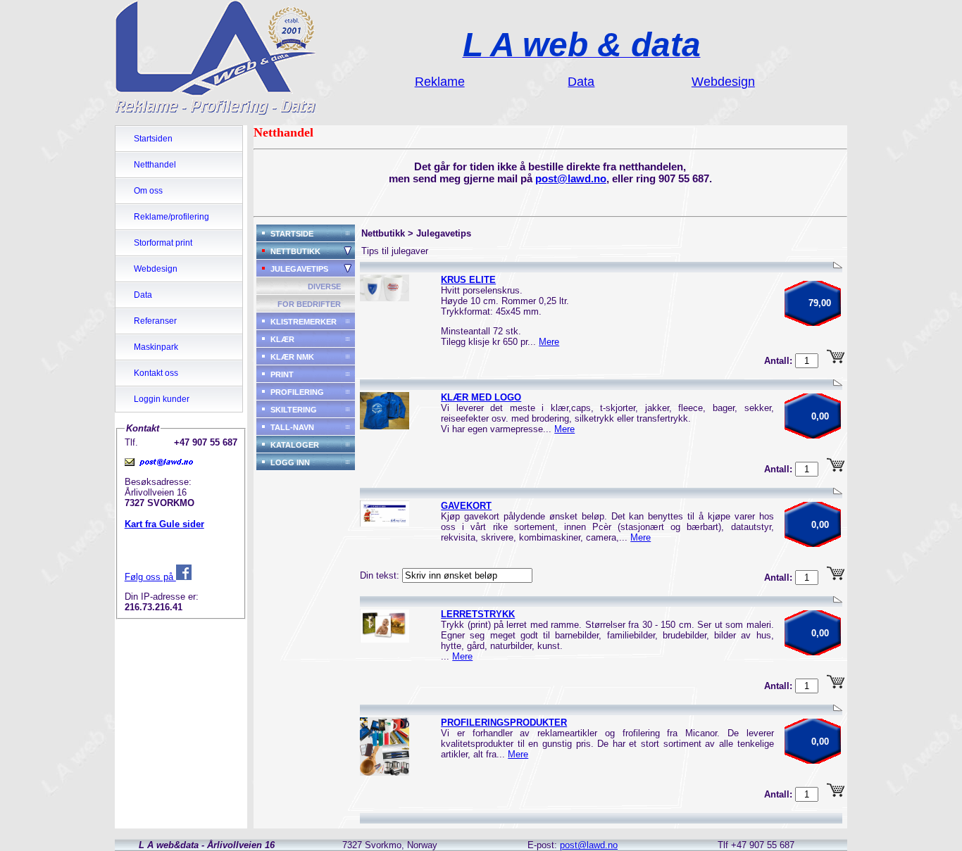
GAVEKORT (466, 505)
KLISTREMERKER (303, 321)
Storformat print (163, 243)
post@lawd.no (570, 178)
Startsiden (153, 139)
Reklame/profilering (171, 217)
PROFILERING (297, 392)
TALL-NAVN (292, 427)
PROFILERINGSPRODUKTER (504, 722)
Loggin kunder (161, 399)
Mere (549, 341)
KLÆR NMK (292, 357)
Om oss (148, 191)
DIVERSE (324, 286)
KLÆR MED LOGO (481, 397)
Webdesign (155, 269)
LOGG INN (290, 462)
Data (143, 295)
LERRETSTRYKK (478, 614)
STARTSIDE (291, 233)
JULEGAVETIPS (299, 269)
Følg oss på (150, 577)
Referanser (155, 321)
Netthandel (155, 165)
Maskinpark (156, 347)
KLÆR (282, 339)
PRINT (282, 374)
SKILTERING (293, 409)
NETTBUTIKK (295, 251)
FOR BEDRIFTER (309, 304)
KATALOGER (294, 445)
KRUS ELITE (468, 280)
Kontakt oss (156, 373)
